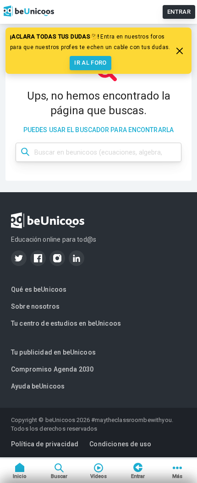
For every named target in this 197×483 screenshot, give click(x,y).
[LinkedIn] (76, 258)
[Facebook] (38, 258)
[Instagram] (57, 258)
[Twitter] (19, 258)
